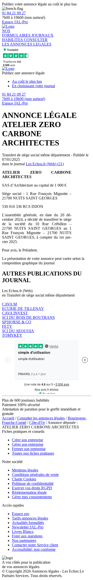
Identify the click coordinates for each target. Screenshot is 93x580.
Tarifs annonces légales (30, 518)
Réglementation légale (29, 492)
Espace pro (20, 514)
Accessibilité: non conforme (34, 549)
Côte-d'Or (37, 422)
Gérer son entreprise (27, 444)
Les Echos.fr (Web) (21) (45, 164)
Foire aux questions (27, 536)
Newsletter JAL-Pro (27, 527)
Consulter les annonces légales (41, 418)
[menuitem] (51, 81)
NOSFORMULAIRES (16, 33)
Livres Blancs (22, 531)
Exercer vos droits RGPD (32, 488)
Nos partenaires (24, 540)
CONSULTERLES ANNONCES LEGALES (26, 42)
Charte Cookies (24, 479)
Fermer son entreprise (29, 449)
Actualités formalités (28, 523)
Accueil (8, 418)
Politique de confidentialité (33, 483)
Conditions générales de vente (35, 474)
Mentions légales (25, 470)
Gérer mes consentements (32, 497)
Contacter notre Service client (35, 545)
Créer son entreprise (27, 440)
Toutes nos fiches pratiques (33, 453)
